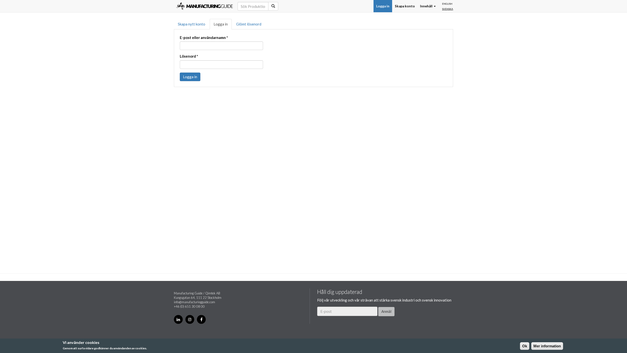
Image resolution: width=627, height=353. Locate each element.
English (447, 3)
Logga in (382, 6)
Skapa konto (405, 6)
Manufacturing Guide (204, 6)
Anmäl (386, 311)
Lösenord (189, 56)
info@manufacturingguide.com (194, 302)
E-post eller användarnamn (204, 37)
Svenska (447, 8)
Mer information (547, 346)
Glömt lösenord (248, 24)
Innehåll (426, 6)
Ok (524, 346)
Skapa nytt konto (191, 24)
